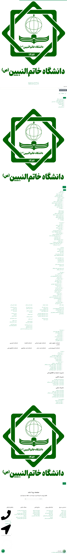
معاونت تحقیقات (59, 278)
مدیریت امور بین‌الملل (56, 245)
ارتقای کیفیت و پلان (59, 233)
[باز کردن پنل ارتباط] (64, 551)
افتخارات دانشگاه (59, 200)
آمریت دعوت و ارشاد (59, 194)
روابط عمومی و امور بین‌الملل (58, 242)
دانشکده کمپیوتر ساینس (58, 336)
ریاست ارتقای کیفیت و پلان (57, 234)
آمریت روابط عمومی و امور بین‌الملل (55, 243)
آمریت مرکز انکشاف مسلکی (58, 239)
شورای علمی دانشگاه (59, 228)
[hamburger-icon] (64, 98)
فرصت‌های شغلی (61, 107)
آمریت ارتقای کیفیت (57, 237)
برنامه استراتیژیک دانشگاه (58, 205)
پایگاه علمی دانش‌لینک (59, 403)
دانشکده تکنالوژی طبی (58, 340)
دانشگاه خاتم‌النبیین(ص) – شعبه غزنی (58, 101)
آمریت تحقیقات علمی (58, 281)
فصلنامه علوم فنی (58, 360)
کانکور (63, 105)
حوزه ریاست (62, 222)
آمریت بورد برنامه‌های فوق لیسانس (56, 276)
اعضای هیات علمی (59, 207)
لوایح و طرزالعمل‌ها (61, 103)
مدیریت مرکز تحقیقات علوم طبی (56, 284)
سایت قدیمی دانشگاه (60, 99)
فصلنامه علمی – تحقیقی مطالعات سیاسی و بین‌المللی (53, 364)
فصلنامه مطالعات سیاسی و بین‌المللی (55, 356)
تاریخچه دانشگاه (59, 199)
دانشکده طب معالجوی (58, 339)
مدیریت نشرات (59, 286)
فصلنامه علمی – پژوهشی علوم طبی (55, 368)
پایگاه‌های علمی (61, 399)
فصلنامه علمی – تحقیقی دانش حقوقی (55, 366)
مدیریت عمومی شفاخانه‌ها (57, 295)
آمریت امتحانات (59, 293)
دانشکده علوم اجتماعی (58, 332)
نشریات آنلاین (60, 354)
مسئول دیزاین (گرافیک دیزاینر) (56, 231)
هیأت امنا (60, 224)
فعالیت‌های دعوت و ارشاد (58, 196)
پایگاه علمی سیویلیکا (59, 402)
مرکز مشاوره (59, 301)
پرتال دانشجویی (61, 104)
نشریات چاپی (60, 362)
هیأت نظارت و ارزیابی (59, 225)
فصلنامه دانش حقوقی (57, 358)
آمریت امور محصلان (58, 290)
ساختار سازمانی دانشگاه (58, 204)
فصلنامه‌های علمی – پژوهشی (56, 363)
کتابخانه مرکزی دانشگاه (60, 100)
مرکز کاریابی (59, 299)
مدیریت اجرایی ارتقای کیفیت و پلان (54, 235)
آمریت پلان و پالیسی (57, 238)
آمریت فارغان (59, 294)
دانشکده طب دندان (59, 338)
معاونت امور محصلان (59, 288)
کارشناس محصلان (57, 292)
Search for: (65, 86)
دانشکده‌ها (62, 330)
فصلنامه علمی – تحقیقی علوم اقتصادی (55, 369)
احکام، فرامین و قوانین (59, 195)
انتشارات (62, 351)
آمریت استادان (59, 277)
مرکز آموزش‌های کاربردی (57, 298)
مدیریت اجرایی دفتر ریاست (57, 230)
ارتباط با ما (60, 208)
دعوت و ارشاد (61, 192)
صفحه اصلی (62, 191)
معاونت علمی (60, 273)
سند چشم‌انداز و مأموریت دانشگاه (57, 203)
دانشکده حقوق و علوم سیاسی (57, 331)
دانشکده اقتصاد (60, 334)
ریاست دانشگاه (60, 226)
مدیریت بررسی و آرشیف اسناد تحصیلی (55, 297)
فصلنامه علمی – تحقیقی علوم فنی (56, 367)
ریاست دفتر (60, 229)
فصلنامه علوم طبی (58, 359)
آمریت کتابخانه (59, 282)
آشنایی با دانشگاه (61, 198)
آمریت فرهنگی (60, 241)
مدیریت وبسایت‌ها (58, 285)
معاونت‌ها (62, 272)
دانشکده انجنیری (59, 335)
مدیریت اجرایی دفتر (58, 275)
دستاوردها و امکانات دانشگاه (58, 201)
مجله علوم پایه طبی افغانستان (56, 355)
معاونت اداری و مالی (59, 302)
